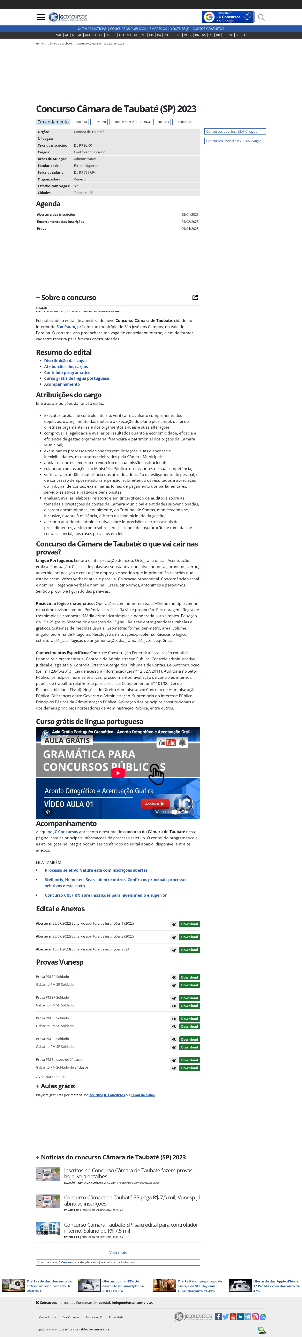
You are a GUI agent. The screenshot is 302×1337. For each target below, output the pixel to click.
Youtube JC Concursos (107, 1095)
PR (173, 35)
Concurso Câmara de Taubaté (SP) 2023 (100, 43)
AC (67, 35)
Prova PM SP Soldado (52, 976)
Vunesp (80, 179)
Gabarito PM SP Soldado (55, 984)
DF (108, 35)
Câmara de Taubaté (89, 132)
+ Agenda (80, 122)
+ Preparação (183, 122)
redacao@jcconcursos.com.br (96, 1182)
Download (189, 924)
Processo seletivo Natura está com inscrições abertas (96, 870)
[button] (174, 924)
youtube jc (180, 28)
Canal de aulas (143, 1095)
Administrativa (85, 159)
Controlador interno (89, 152)
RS (204, 35)
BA (94, 35)
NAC (59, 35)
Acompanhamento (62, 384)
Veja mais (118, 1252)
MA (129, 35)
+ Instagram (127, 1262)
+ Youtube (108, 1262)
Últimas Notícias (92, 28)
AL (73, 35)
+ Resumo (99, 122)
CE (101, 35)
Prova (145, 122)
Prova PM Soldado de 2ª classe (59, 1059)
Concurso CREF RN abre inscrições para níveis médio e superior (106, 895)
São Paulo (65, 326)
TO (244, 35)
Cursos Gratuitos (208, 28)
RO (211, 35)
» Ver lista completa (51, 1077)
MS (144, 35)
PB (166, 35)
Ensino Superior (86, 165)
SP (231, 35)
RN (197, 35)
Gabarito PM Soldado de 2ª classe (62, 1067)
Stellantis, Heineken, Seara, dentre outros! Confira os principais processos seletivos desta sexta (116, 883)
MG (151, 35)
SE (238, 35)
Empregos (158, 28)
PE (179, 35)
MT (136, 35)
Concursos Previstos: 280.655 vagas (233, 141)
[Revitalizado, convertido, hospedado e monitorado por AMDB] (262, 1330)
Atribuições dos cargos (66, 366)
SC (225, 35)
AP (80, 35)
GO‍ (121, 35)
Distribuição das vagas (65, 360)
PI (185, 35)
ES (114, 35)
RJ (190, 35)
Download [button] (189, 977)
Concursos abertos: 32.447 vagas (231, 131)
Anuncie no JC (94, 1317)
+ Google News (88, 1262)
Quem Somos (47, 1317)
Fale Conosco (71, 1317)
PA (159, 35)
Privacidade (116, 1317)
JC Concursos (65, 831)
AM (87, 35)
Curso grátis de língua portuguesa (77, 378)
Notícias (162, 122)
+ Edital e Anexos (123, 122)
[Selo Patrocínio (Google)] (228, 17)
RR (218, 35)
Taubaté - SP (83, 193)
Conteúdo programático (67, 372)
